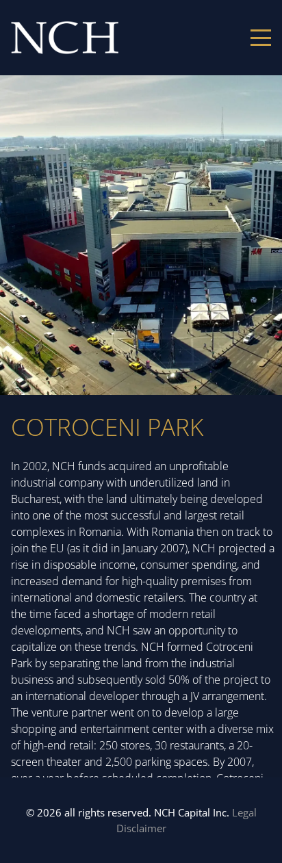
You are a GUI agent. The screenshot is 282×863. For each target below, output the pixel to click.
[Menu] (261, 37)
